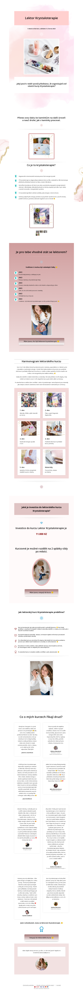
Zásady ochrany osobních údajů (45, 985)
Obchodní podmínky (28, 985)
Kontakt (58, 985)
